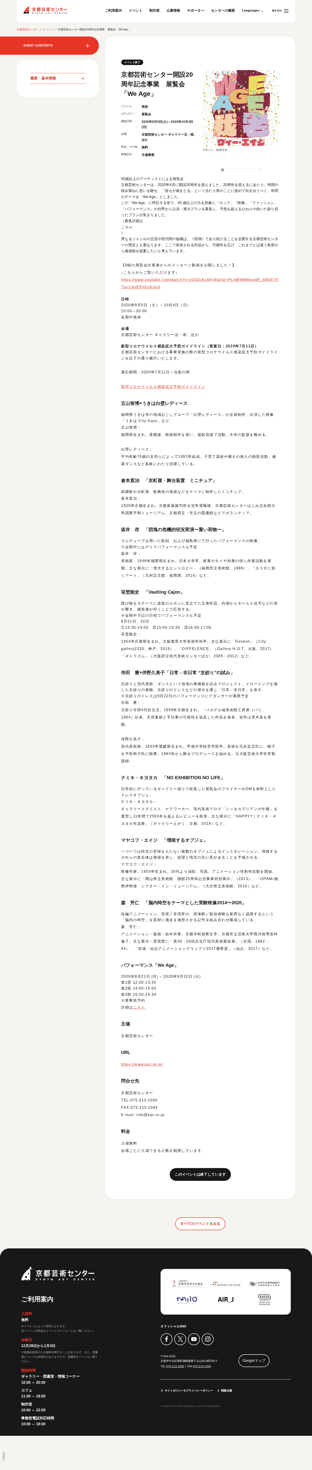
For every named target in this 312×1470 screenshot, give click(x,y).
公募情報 (173, 10)
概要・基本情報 (43, 78)
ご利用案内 (113, 10)
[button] (222, 170)
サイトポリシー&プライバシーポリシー (189, 1390)
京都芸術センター (45, 9)
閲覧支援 (226, 1390)
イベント (136, 10)
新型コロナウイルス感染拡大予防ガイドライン (163, 387)
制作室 (154, 10)
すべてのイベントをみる (200, 1223)
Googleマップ (254, 1361)
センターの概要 (223, 10)
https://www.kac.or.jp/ (142, 1064)
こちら (127, 227)
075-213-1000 (175, 1366)
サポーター (195, 10)
